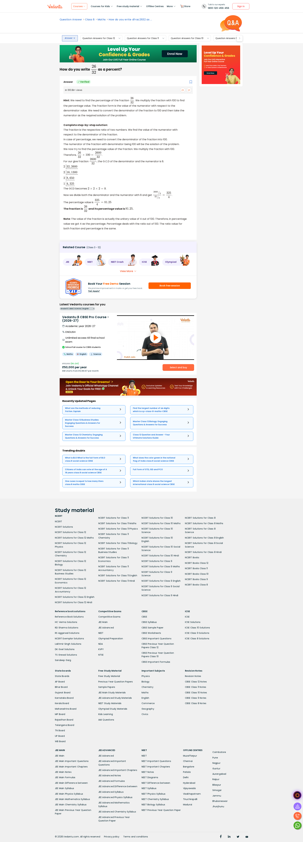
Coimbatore (219, 752)
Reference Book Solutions (69, 616)
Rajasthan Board (64, 719)
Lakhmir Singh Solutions (68, 643)
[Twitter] (238, 837)
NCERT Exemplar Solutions (69, 638)
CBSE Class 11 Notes (195, 687)
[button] (72, 262)
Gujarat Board (63, 692)
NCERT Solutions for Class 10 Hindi (160, 555)
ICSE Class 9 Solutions (197, 633)
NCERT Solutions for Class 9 (157, 561)
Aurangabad (219, 773)
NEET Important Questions (156, 761)
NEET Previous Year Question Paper (161, 810)
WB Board (60, 741)
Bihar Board (61, 687)
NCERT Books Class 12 (196, 563)
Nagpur (216, 763)
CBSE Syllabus (149, 622)
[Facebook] (221, 837)
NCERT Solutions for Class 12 (70, 532)
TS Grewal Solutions (66, 654)
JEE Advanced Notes (109, 775)
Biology (145, 681)
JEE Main (103, 622)
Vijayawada (189, 788)
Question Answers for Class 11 (143, 38)
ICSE (187, 616)
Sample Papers (106, 687)
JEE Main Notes (63, 772)
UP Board (60, 736)
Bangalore (188, 766)
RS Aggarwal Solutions (67, 633)
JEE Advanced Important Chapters (117, 770)
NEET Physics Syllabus (153, 793)
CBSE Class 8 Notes (195, 703)
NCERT (58, 521)
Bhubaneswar (220, 801)
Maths (102, 19)
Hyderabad (189, 782)
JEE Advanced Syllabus (111, 792)
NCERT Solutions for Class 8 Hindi (203, 552)
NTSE (101, 654)
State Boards (62, 676)
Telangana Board (64, 725)
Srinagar (217, 790)
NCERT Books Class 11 (196, 568)
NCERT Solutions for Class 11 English (117, 575)
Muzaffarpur (190, 755)
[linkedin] (229, 837)
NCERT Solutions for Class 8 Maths (204, 523)
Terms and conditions (135, 836)
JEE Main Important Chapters (71, 766)
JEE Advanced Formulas (111, 781)
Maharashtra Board (65, 708)
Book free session (170, 285)
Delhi (186, 777)
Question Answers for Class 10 (187, 38)
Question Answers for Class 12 (98, 38)
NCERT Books (192, 557)
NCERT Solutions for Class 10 (157, 517)
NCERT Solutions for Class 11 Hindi (116, 580)
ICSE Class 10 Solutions (197, 627)
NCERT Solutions (64, 526)
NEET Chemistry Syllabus (155, 799)
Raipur (215, 779)
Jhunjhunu (218, 806)
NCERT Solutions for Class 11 (113, 517)
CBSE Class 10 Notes (196, 692)
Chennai (188, 761)
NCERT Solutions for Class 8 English (204, 537)
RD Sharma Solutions (66, 627)
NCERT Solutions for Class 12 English (74, 597)
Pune (215, 757)
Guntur (216, 768)
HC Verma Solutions (66, 622)
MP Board (60, 714)
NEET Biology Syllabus (153, 804)
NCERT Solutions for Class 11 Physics (118, 528)
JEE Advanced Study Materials (115, 698)
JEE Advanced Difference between (117, 786)
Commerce (148, 703)
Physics (146, 676)
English (145, 698)
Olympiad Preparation (110, 638)
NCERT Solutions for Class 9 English (161, 580)
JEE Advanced (106, 627)
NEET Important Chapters (156, 766)
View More (126, 271)
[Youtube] (247, 837)
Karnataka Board (64, 698)
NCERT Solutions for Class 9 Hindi (160, 595)
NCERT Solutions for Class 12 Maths (74, 537)
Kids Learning (105, 714)
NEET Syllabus (149, 788)
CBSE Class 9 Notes (195, 698)
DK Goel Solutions (64, 649)
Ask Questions (106, 719)
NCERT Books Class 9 (196, 579)
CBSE (144, 616)
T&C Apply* (94, 291)
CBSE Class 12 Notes (196, 681)
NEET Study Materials (110, 703)
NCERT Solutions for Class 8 (200, 517)
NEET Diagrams (150, 777)
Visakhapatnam (192, 793)
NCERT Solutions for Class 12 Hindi (73, 602)
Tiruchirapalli (190, 799)
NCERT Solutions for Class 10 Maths (161, 523)
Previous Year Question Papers (115, 681)
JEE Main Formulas (65, 777)
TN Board (60, 730)
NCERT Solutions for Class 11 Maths (117, 523)
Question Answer (71, 19)
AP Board (60, 681)
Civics (145, 714)
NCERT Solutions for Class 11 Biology (117, 543)
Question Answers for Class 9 (231, 38)
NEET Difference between (156, 782)
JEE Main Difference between (71, 782)
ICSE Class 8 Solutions (197, 638)
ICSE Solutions (193, 622)
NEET (101, 633)
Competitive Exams (109, 616)
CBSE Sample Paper (152, 627)
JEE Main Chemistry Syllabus (70, 804)
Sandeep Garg (63, 660)
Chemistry (147, 687)
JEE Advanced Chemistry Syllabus (117, 811)
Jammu (216, 795)
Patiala (187, 772)
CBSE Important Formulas (156, 661)
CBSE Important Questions (156, 638)
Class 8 (90, 19)
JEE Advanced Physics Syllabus (115, 797)
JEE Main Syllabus (64, 788)
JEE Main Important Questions (72, 761)
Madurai (187, 804)
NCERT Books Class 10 (197, 573)
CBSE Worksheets (151, 633)
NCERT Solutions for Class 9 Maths (161, 566)
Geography (148, 708)
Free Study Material (109, 676)
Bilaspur (216, 784)
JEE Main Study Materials (112, 692)
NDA (100, 643)
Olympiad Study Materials (112, 708)
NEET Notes (148, 772)
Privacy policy (111, 836)
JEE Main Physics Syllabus (69, 793)
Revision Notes (193, 676)
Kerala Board (62, 703)
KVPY (101, 649)
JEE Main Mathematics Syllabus (72, 799)
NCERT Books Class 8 (196, 584)
